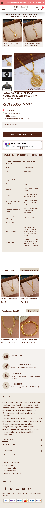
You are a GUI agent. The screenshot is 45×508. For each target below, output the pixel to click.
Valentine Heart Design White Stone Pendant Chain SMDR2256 (10, 299)
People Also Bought (10, 311)
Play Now (14, 378)
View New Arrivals (31, 270)
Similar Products (9, 270)
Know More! (7, 435)
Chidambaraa (15, 113)
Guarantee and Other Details (16, 155)
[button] (16, 70)
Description (37, 155)
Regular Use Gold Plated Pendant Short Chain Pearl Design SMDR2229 (33, 43)
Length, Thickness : (10, 125)
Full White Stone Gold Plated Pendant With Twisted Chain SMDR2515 (29, 299)
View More (34, 311)
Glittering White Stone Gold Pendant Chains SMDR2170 (12, 43)
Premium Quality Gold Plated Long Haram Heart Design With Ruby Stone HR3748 (10, 339)
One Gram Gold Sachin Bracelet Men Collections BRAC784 (29, 339)
